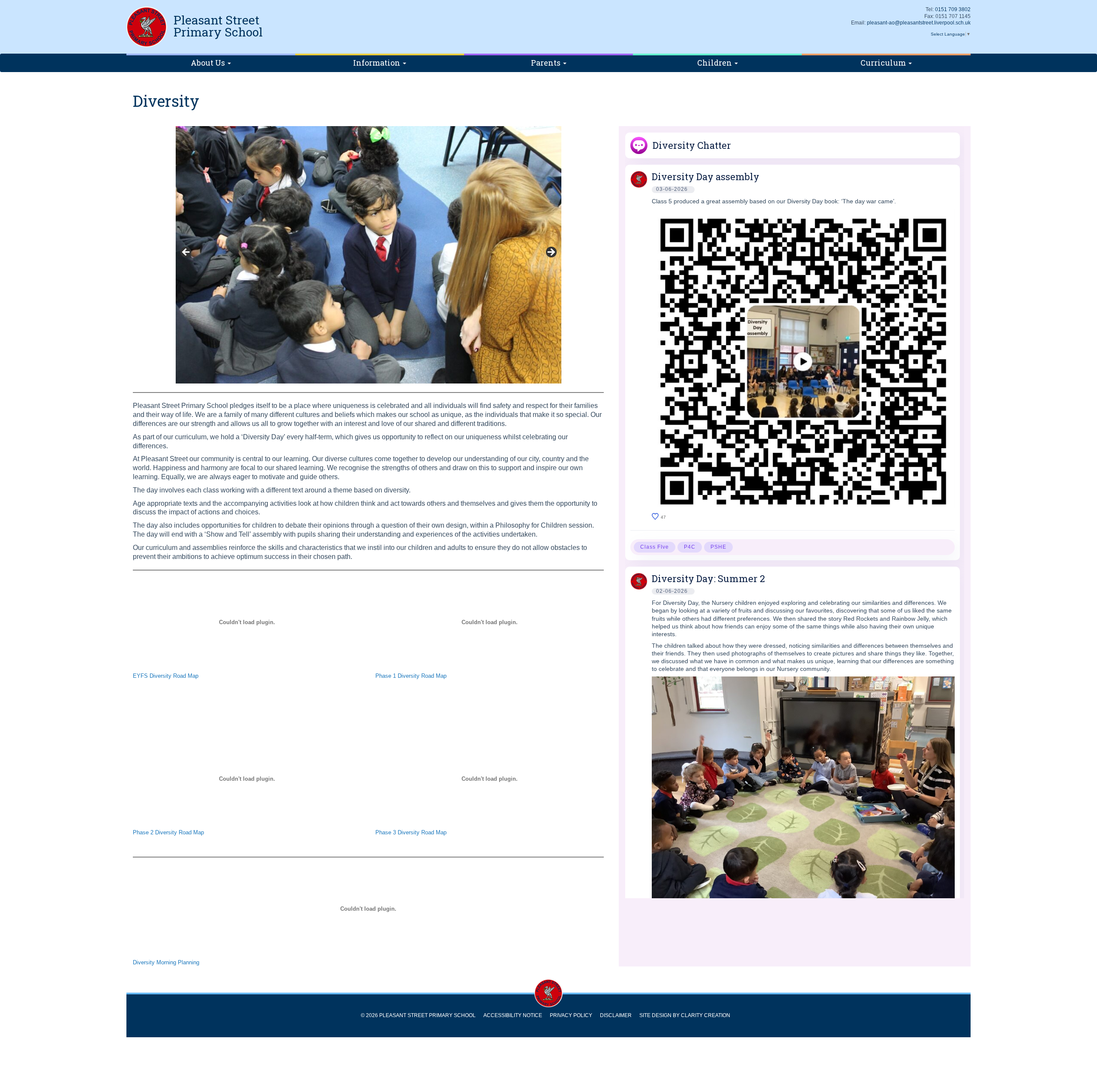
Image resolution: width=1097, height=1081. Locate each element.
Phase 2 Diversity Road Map (168, 832)
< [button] (186, 252)
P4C (689, 547)
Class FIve (654, 547)
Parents (546, 62)
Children (715, 62)
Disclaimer (616, 1015)
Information (377, 62)
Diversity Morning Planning (166, 962)
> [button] (550, 252)
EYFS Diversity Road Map (165, 676)
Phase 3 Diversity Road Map (411, 832)
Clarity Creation (705, 1015)
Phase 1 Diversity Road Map (411, 676)
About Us (209, 62)
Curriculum (884, 62)
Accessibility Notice (512, 1015)
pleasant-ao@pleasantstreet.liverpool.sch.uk (919, 23)
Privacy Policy (571, 1015)
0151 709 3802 (953, 9)
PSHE (718, 547)
